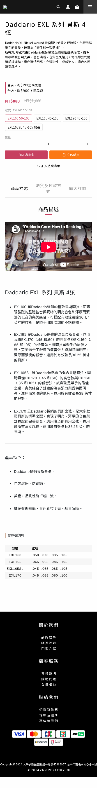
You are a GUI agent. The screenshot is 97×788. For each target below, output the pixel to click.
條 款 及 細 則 (48, 715)
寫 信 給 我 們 (48, 720)
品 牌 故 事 (48, 637)
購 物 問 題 (48, 679)
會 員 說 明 (48, 673)
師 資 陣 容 (48, 642)
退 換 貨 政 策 (48, 709)
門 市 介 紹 (48, 648)
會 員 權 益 (48, 684)
